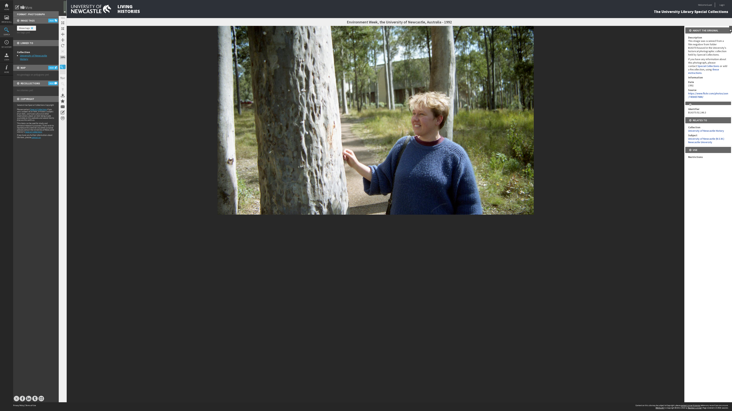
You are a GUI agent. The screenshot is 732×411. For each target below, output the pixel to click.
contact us (36, 137)
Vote (26, 7)
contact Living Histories (690, 405)
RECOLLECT (660, 408)
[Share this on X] (16, 396)
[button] (63, 67)
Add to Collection (63, 101)
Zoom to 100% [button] (63, 51)
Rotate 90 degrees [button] (63, 46)
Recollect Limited (695, 408)
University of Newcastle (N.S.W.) (706, 138)
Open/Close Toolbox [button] (65, 7)
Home (6, 9)
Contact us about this (63, 107)
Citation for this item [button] (63, 118)
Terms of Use (31, 405)
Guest (709, 4)
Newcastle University (700, 142)
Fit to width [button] (63, 34)
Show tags (24, 28)
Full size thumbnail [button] (63, 23)
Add (52, 20)
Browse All (7, 22)
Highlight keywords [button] (63, 89)
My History (7, 47)
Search (6, 34)
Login (6, 59)
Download (63, 95)
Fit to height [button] (63, 40)
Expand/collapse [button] (730, 29)
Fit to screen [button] (63, 28)
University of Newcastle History (706, 130)
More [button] (6, 72)
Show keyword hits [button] (63, 84)
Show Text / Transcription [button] (63, 78)
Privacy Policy (18, 405)
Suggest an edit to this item (17, 7)
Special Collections (38, 109)
